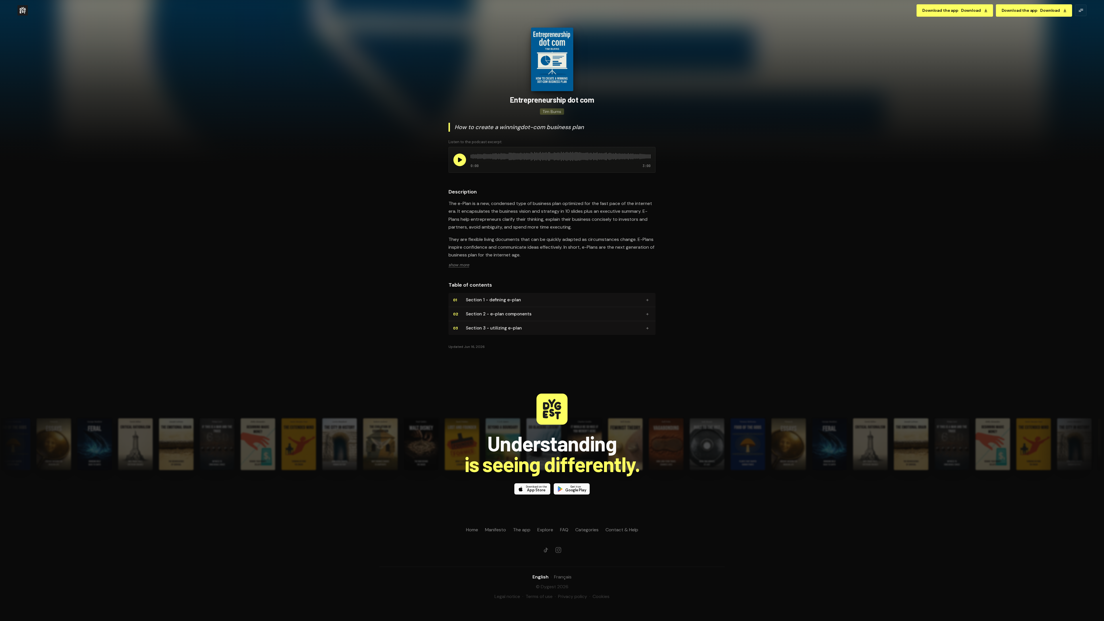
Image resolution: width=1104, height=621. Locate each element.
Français (563, 577)
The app (521, 530)
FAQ (564, 530)
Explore (545, 530)
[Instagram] (558, 550)
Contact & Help (621, 530)
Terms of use (539, 596)
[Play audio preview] (459, 160)
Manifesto (495, 530)
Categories (587, 530)
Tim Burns (552, 111)
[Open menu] (1080, 10)
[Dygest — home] (23, 10)
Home (472, 530)
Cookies (601, 596)
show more (458, 264)
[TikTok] (546, 550)
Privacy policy (572, 596)
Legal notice (507, 596)
